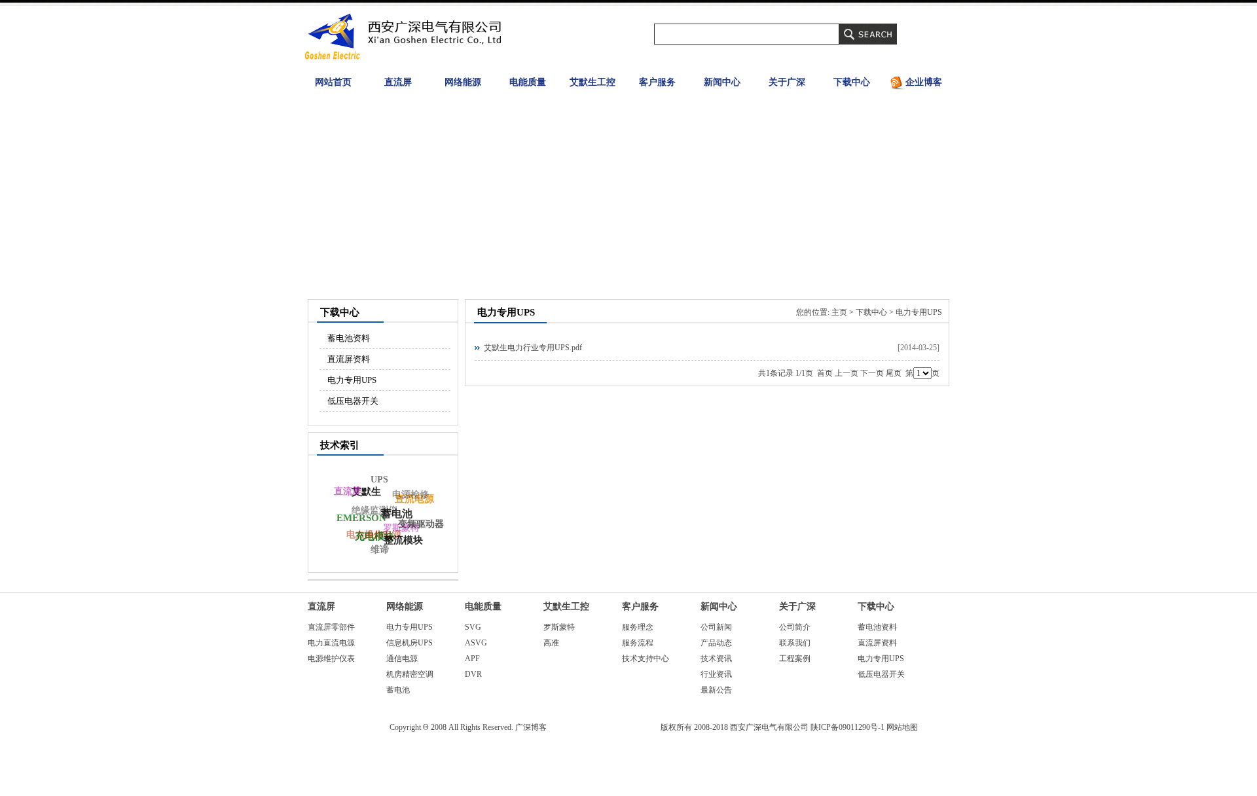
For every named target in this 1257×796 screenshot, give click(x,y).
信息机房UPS (409, 642)
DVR (473, 674)
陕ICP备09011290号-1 (847, 727)
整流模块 (403, 540)
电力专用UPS (351, 380)
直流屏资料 (348, 359)
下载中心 (851, 82)
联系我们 (795, 642)
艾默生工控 (592, 82)
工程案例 (795, 658)
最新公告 (716, 690)
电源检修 (410, 494)
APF (472, 658)
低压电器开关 (352, 401)
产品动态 (716, 642)
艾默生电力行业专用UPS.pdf (533, 347)
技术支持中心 (645, 658)
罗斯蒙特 (559, 627)
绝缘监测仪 (374, 510)
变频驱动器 (421, 524)
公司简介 (795, 627)
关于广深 (787, 82)
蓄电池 (398, 690)
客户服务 (657, 82)
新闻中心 (722, 82)
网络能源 (463, 82)
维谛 (380, 549)
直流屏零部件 (331, 627)
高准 (551, 642)
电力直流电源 (331, 642)
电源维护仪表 (331, 658)
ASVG (476, 642)
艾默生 (366, 491)
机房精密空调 (409, 674)
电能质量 (527, 82)
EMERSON (361, 518)
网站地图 (902, 727)
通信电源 (402, 658)
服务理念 (637, 627)
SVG (473, 627)
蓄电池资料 (348, 338)
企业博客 (923, 82)
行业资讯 (716, 674)
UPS (379, 479)
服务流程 (637, 642)
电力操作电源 (373, 534)
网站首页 (333, 82)
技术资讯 (716, 658)
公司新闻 (716, 627)
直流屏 (398, 82)
